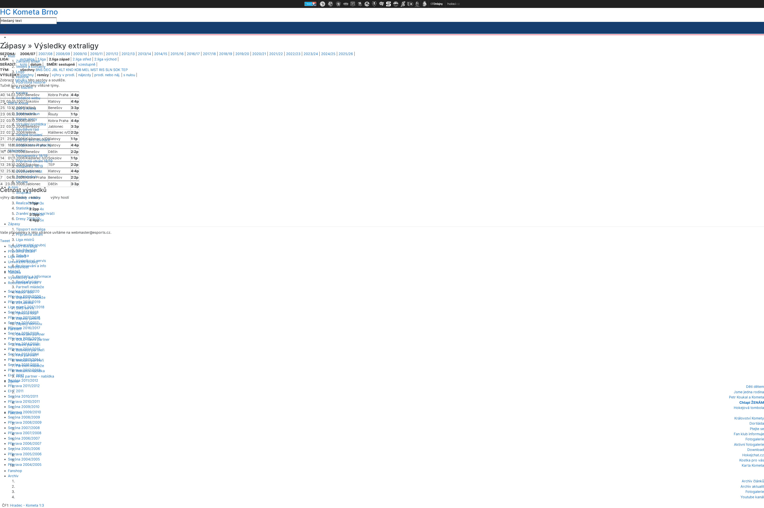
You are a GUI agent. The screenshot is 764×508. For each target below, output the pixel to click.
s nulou (129, 75)
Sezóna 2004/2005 (24, 459)
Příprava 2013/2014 (24, 359)
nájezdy (84, 75)
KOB (77, 70)
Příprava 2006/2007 (24, 443)
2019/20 (242, 54)
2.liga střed (82, 59)
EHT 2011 (15, 391)
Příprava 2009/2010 (24, 412)
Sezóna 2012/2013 (23, 365)
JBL (55, 70)
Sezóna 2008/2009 (24, 417)
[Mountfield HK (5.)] (352, 4)
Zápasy (14, 224)
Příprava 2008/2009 (25, 422)
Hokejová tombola (749, 408)
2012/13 (128, 54)
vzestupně (86, 64)
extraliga (27, 59)
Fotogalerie (754, 439)
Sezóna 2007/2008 (24, 428)
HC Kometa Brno (29, 11)
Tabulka (14, 272)
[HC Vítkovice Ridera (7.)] (367, 4)
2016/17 (193, 54)
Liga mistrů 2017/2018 (26, 307)
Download (755, 450)
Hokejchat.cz (753, 455)
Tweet (5, 241)
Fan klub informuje (749, 434)
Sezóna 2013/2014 (23, 354)
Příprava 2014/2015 (24, 349)
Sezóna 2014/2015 (23, 344)
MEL (86, 70)
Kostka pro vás (751, 460)
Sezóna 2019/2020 (23, 291)
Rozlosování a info (31, 266)
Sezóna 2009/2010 (23, 407)
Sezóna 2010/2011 (23, 396)
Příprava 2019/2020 (24, 296)
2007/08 (45, 54)
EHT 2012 (16, 375)
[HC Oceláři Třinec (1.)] (322, 4)
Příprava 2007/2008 (24, 433)
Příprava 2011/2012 (24, 386)
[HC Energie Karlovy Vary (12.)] (402, 4)
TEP (124, 70)
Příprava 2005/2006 (25, 454)
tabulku (21, 80)
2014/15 (160, 54)
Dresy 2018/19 (28, 219)
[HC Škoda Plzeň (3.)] (338, 4)
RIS (101, 70)
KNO (69, 70)
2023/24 (311, 54)
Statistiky (23, 208)
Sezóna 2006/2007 (24, 438)
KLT (62, 70)
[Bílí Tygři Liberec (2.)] (330, 4)
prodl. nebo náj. (107, 75)
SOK (116, 70)
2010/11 (96, 54)
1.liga (42, 59)
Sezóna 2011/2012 (23, 380)
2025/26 (346, 54)
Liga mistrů (25, 239)
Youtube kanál (752, 497)
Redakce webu (28, 98)
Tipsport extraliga (30, 229)
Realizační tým (28, 203)
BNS (39, 70)
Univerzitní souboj (23, 262)
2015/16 (177, 54)
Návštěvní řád (27, 129)
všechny (27, 75)
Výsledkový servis (23, 277)
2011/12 (112, 54)
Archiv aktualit (752, 486)
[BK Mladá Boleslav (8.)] (374, 4)
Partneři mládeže (30, 287)
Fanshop (15, 471)
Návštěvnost (18, 267)
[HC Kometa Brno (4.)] (345, 4)
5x (42, 220)
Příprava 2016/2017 (24, 328)
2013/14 (144, 54)
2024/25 (328, 54)
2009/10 (80, 54)
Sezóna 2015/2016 (23, 333)
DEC (47, 70)
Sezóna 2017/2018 (23, 312)
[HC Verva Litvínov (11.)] (395, 4)
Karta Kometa (753, 465)
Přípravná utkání (21, 251)
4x (42, 209)
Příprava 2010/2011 (24, 401)
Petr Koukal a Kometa (746, 397)
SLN (108, 70)
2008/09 (63, 54)
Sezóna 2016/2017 (23, 323)
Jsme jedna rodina (749, 392)
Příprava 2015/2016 (24, 338)
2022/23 (293, 54)
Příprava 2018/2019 (24, 302)
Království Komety (749, 418)
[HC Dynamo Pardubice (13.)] (410, 4)
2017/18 (209, 54)
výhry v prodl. (63, 75)
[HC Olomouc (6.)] (359, 4)
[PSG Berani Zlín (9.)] (381, 4)
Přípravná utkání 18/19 (34, 161)
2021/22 (276, 54)
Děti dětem (755, 386)
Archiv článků (753, 481)
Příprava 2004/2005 (25, 464)
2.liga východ (105, 59)
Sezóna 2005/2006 (24, 449)
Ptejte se (757, 429)
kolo (23, 64)
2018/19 (225, 54)
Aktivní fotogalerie (749, 444)
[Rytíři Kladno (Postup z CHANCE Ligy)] (417, 4)
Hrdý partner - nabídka (35, 376)
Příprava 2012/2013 (24, 370)
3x (42, 203)
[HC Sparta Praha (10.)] (388, 4)
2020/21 (259, 54)
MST (94, 70)
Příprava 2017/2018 (24, 317)
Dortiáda (756, 423)
